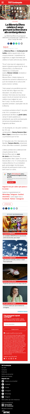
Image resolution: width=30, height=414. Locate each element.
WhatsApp (6, 194)
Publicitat (4, 372)
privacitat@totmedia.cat (18, 351)
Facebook (5, 199)
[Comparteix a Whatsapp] (16, 44)
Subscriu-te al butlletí (11, 381)
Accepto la (13, 333)
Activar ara (10, 182)
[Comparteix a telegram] (19, 44)
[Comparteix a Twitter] (11, 44)
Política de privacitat (7, 374)
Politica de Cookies (7, 376)
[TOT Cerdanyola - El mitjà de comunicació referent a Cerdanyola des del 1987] (15, 2)
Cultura (15, 21)
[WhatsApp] (14, 359)
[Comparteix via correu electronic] (22, 44)
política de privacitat (16, 333)
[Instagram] (11, 359)
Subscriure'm (15, 329)
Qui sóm (4, 368)
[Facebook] (7, 359)
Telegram (13, 194)
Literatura (7, 204)
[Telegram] (16, 359)
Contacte (4, 370)
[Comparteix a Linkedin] (14, 44)
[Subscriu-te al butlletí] (5, 359)
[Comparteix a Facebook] (8, 44)
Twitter (12, 199)
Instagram (20, 199)
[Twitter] (9, 359)
